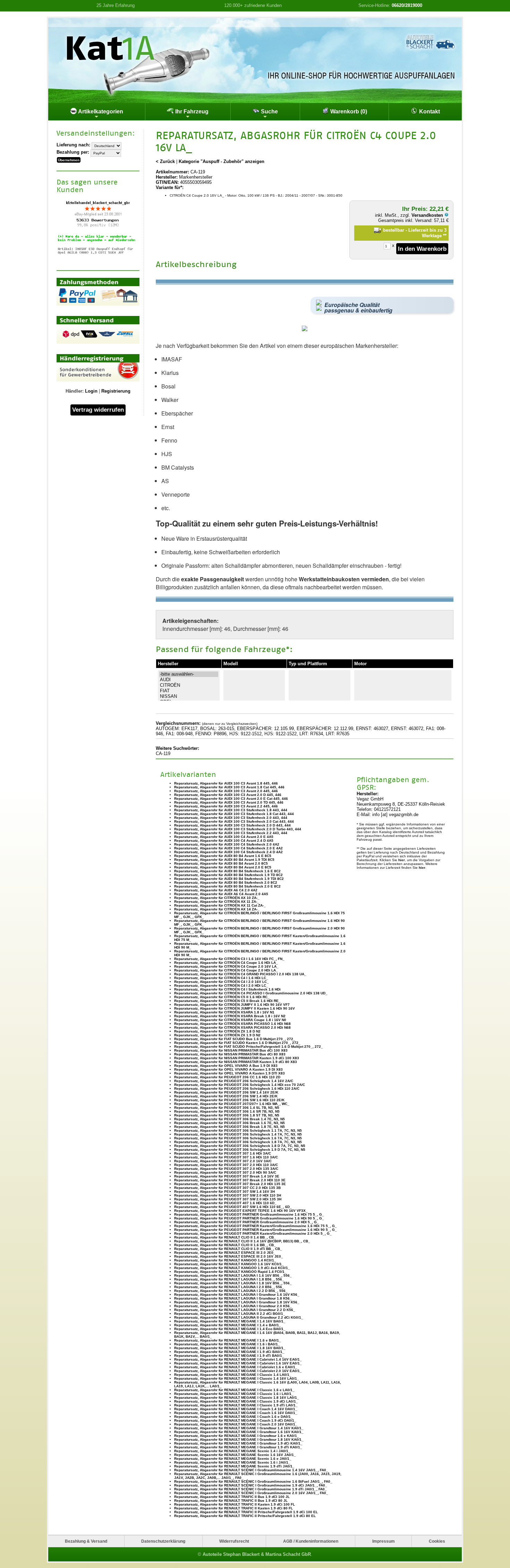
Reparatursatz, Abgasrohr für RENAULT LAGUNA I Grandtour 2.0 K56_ (233, 1306)
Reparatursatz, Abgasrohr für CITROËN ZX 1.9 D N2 (217, 1035)
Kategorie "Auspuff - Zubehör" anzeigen (221, 161)
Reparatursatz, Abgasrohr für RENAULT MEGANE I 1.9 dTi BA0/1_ (229, 1355)
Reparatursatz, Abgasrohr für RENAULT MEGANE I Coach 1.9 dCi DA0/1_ (235, 1420)
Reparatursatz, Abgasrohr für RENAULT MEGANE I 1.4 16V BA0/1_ (230, 1321)
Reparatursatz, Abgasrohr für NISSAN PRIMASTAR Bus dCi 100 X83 (231, 1050)
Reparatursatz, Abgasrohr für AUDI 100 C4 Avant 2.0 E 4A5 (223, 837)
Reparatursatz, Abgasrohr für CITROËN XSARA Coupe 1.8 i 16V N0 (230, 1020)
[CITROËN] (188, 685)
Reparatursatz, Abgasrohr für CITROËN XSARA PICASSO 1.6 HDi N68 (232, 1024)
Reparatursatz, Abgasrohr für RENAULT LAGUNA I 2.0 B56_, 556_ (229, 1287)
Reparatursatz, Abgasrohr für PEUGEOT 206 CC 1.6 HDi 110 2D (227, 1077)
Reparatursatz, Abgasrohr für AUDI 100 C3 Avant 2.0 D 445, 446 (227, 795)
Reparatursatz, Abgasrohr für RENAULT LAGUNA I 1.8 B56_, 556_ (229, 1279)
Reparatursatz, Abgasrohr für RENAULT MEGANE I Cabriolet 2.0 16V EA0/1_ (238, 1371)
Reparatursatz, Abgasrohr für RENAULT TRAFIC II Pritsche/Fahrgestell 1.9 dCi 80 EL (245, 1516)
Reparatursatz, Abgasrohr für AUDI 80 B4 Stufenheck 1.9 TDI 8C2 (229, 879)
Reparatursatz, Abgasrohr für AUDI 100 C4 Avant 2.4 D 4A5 (223, 840)
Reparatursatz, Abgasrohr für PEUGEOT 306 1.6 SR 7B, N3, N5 (227, 1111)
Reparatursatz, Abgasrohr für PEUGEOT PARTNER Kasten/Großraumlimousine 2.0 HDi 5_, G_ (253, 1233)
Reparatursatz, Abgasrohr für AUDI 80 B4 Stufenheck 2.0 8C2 (225, 882)
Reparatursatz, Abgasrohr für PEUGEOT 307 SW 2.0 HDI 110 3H (227, 1195)
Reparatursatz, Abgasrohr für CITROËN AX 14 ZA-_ (217, 909)
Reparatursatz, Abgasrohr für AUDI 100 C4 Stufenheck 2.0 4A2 (226, 844)
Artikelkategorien (100, 111)
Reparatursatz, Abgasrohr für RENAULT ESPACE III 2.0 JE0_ (224, 1252)
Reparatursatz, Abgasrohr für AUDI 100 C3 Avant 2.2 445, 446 (226, 806)
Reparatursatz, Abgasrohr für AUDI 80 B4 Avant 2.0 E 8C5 (222, 867)
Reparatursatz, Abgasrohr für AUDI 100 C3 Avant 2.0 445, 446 (226, 791)
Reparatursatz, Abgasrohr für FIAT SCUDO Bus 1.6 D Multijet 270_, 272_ (234, 1039)
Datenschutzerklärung (163, 1541)
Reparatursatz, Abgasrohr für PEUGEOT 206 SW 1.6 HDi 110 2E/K (229, 1100)
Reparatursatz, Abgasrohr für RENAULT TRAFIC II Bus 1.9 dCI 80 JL (231, 1500)
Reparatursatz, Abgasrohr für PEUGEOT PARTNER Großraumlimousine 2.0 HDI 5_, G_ (246, 1222)
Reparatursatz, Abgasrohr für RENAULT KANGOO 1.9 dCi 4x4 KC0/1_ (232, 1268)
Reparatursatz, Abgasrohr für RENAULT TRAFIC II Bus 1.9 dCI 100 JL (232, 1497)
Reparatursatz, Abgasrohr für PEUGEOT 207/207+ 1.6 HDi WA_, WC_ (231, 1104)
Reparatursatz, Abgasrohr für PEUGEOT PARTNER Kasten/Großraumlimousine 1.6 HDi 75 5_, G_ (255, 1226)
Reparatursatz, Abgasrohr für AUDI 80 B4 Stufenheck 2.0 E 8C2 (227, 886)
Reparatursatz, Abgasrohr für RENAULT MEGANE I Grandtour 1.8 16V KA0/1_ (239, 1439)
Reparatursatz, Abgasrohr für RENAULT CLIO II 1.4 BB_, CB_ (225, 1237)
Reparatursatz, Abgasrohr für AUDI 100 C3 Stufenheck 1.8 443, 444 (230, 810)
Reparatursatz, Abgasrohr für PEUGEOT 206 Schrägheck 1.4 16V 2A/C (233, 1081)
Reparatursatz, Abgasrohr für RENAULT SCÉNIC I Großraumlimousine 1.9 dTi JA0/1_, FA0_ (250, 1489)
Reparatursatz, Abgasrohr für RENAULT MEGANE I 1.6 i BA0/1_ (227, 1344)
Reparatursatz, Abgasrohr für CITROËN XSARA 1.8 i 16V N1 (224, 1012)
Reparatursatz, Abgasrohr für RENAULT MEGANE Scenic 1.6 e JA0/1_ (232, 1458)
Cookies (437, 1541)
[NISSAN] (188, 696)
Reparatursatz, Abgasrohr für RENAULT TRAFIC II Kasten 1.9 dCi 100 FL (234, 1504)
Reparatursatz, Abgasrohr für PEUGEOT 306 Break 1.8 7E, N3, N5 (229, 1127)
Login (91, 391)
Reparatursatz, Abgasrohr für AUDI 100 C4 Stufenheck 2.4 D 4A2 (228, 852)
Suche (269, 111)
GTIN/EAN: (167, 182)
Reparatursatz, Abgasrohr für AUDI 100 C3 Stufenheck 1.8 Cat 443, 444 (234, 814)
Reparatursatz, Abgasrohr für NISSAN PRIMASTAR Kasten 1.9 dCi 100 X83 (236, 1058)
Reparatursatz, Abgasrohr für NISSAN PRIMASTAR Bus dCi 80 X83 (230, 1054)
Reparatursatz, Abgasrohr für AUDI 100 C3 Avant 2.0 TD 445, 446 (228, 802)
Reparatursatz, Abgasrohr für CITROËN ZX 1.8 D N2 (217, 1031)
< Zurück (165, 161)
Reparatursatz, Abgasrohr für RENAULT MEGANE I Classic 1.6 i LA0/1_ (234, 1394)
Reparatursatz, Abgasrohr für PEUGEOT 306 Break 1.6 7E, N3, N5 (229, 1123)
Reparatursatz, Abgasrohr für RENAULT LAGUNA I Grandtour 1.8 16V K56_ (236, 1302)
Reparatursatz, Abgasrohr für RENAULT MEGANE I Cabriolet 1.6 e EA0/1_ (235, 1367)
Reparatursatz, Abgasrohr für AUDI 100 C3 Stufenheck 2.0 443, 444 (230, 818)
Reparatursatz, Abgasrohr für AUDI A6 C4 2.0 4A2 (215, 890)
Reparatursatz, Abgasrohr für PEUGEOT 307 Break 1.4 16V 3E (226, 1176)
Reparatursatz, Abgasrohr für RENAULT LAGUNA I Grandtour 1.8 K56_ (233, 1298)
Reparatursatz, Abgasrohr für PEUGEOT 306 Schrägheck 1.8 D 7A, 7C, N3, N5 (239, 1146)
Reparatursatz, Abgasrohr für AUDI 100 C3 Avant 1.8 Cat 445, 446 (229, 787)
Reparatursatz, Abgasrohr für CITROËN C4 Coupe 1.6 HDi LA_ (226, 963)
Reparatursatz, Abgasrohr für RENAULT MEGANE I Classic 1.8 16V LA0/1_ (236, 1397)
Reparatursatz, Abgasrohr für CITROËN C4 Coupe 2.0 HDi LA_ (226, 970)
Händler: (75, 391)
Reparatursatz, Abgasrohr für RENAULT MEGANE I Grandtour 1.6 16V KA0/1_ (239, 1432)
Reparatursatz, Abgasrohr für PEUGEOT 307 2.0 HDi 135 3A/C (226, 1169)
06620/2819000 (407, 5)
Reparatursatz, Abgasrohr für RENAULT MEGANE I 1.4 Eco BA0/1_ (230, 1329)
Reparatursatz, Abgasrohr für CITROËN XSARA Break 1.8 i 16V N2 (230, 1016)
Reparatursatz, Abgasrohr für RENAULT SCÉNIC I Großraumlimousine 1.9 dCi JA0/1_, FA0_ (250, 1485)
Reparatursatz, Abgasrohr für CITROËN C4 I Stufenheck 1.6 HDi (227, 989)
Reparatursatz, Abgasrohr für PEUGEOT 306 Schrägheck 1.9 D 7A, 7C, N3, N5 (239, 1149)
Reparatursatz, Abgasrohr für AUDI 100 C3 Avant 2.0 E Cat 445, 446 (231, 798)
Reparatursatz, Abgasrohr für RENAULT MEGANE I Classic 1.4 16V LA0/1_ (236, 1378)
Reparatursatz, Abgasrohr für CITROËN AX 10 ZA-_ (217, 898)
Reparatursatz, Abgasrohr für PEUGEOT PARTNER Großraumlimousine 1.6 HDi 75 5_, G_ (249, 1214)
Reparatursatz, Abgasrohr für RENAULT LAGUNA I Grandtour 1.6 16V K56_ (236, 1294)
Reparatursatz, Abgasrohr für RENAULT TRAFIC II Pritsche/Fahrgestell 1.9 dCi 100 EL (246, 1512)
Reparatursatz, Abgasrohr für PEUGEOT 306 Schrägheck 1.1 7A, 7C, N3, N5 (238, 1130)
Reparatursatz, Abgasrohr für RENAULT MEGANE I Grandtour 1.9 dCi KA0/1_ (238, 1443)
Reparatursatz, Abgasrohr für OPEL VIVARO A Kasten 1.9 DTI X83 (229, 1073)
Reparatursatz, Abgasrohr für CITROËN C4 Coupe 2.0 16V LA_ (226, 966)
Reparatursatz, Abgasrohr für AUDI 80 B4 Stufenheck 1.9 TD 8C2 (228, 875)
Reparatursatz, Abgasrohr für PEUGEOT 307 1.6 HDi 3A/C (222, 1153)
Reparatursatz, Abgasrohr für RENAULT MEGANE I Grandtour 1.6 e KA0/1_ (236, 1436)
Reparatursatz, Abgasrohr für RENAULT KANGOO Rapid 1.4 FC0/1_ (230, 1272)
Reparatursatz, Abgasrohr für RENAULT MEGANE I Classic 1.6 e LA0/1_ (234, 1390)
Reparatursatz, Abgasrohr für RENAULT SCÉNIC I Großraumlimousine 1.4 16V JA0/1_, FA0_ (251, 1470)
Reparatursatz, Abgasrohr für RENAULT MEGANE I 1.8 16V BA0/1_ (230, 1348)
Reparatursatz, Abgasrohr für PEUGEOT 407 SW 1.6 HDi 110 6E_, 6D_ (233, 1207)
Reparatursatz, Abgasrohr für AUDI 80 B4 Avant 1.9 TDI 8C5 (224, 860)
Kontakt (429, 111)
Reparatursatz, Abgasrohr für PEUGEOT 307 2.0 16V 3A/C (223, 1161)
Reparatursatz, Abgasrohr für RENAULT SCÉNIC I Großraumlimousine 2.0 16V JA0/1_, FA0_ (251, 1493)
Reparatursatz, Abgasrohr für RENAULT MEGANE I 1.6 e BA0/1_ (227, 1340)
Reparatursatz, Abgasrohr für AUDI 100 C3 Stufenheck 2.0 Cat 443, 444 (234, 821)
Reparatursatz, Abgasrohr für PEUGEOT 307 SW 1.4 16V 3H (224, 1191)
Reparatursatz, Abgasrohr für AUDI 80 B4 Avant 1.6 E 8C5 (222, 856)
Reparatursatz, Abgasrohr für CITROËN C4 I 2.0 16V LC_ (221, 982)
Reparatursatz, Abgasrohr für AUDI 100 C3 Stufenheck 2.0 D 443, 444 (232, 825)
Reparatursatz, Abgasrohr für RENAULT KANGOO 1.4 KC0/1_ (225, 1260)
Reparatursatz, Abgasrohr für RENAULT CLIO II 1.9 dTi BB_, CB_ (228, 1249)
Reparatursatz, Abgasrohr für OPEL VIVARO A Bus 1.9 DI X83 (226, 1066)
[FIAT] (188, 691)
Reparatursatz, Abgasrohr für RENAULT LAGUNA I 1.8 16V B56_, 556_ (233, 1283)
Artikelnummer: (172, 171)
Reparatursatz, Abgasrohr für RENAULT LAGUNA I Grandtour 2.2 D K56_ (234, 1310)
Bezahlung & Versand (86, 1541)
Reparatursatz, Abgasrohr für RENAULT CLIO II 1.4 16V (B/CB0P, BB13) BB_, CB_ (242, 1241)
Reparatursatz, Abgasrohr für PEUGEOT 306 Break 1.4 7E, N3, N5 (229, 1119)
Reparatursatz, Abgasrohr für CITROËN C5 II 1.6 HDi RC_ (222, 997)
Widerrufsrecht (234, 1541)
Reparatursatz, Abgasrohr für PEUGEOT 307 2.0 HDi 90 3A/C (225, 1172)
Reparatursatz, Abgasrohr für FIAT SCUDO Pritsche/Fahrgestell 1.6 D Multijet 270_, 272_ (248, 1046)
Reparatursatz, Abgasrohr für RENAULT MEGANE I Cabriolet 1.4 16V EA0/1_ (238, 1359)
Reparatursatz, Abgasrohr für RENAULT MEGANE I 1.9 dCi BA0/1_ (229, 1352)
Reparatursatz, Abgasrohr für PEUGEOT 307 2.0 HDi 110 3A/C (226, 1165)
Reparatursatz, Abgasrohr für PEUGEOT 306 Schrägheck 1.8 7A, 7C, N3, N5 (238, 1142)
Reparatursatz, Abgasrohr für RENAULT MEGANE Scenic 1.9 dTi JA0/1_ (234, 1466)
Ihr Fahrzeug (191, 111)
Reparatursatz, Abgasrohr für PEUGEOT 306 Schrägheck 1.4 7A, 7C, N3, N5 (238, 1134)
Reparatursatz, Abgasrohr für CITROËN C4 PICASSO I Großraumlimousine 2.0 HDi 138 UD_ (251, 993)
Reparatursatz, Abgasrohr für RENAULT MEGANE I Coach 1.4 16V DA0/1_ (235, 1409)
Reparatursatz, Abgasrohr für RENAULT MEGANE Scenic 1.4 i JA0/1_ (232, 1451)
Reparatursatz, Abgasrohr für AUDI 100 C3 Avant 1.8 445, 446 (226, 783)
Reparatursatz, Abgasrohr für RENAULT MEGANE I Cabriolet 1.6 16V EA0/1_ (238, 1363)
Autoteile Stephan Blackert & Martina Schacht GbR (257, 1554)
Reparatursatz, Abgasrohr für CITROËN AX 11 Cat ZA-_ (220, 905)
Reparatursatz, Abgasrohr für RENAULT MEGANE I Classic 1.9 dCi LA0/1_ (236, 1401)
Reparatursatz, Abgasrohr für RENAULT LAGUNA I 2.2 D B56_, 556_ (231, 1291)
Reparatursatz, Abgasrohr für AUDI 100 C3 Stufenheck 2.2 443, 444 (230, 833)
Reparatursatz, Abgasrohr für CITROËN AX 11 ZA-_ (216, 901)
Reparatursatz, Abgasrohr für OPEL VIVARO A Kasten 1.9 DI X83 (228, 1069)
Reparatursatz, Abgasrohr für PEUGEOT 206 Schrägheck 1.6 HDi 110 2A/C (236, 1088)
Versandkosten (427, 215)
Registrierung (115, 391)
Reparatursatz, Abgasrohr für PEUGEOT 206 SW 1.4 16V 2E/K (226, 1092)
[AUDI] (188, 680)
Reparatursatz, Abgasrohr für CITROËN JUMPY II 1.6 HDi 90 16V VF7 (232, 1004)
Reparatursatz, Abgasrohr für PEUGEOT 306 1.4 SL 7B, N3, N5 (226, 1107)
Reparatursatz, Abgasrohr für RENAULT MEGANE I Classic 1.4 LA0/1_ (232, 1375)
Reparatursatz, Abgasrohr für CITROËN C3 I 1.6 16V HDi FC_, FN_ (229, 959)
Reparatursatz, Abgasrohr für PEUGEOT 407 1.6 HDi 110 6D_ (225, 1203)
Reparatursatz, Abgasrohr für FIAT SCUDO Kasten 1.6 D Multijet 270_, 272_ (237, 1043)
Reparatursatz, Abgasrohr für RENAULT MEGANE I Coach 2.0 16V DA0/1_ (235, 1424)
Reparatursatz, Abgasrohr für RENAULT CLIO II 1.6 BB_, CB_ (225, 1245)
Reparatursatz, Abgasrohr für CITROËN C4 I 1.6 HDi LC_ (221, 978)
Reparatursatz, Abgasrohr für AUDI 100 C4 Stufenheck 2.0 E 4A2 (228, 848)
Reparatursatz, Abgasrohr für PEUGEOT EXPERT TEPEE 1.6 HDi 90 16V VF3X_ (241, 1211)
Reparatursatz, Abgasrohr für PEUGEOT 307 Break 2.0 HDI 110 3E (230, 1180)
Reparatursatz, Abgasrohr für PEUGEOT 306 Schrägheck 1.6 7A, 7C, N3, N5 (238, 1138)
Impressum (383, 1541)
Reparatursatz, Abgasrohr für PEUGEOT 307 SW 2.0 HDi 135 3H (227, 1199)
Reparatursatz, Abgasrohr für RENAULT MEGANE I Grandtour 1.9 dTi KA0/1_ (238, 1447)
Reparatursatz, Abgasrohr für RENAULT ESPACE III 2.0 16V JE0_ (228, 1256)
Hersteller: (167, 177)
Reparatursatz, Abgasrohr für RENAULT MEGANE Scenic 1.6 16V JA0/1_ (235, 1455)
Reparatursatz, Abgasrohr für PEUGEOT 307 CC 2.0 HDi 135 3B (227, 1188)
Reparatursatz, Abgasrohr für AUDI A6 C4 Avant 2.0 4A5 (221, 894)
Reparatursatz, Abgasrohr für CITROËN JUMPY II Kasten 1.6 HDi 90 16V (234, 1008)
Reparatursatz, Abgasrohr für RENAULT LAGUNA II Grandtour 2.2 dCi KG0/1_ (238, 1317)
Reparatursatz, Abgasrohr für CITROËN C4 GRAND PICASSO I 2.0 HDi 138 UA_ (240, 974)
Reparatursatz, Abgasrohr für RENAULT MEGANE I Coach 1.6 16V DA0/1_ (235, 1413)
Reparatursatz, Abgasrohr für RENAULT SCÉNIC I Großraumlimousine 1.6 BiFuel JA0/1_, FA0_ (253, 1481)
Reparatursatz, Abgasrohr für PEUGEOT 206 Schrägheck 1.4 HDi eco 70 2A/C (239, 1085)
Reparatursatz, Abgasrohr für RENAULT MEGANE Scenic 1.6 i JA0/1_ (232, 1462)
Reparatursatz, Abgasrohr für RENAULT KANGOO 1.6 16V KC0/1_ (229, 1264)
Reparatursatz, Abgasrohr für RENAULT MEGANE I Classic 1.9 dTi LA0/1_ (236, 1405)
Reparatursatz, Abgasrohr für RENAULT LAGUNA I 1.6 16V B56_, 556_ (233, 1275)
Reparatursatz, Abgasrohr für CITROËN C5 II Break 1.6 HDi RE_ (227, 1001)
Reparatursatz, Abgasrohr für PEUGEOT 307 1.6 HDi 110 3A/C (226, 1157)
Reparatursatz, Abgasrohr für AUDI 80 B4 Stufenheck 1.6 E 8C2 (227, 871)
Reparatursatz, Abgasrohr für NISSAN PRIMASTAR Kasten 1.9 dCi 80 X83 (235, 1062)
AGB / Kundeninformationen (310, 1541)
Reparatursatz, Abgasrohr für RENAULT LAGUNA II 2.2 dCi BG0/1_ (229, 1314)
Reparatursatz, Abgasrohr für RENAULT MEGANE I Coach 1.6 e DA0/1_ (233, 1417)
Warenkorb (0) (348, 111)
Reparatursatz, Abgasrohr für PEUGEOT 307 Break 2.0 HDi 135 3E (230, 1184)
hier (401, 860)
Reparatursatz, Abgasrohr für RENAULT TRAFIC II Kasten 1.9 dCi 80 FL (233, 1508)
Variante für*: (170, 187)
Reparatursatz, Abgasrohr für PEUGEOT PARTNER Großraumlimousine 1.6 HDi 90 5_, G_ (249, 1218)
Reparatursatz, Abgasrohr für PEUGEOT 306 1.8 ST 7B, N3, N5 (226, 1115)
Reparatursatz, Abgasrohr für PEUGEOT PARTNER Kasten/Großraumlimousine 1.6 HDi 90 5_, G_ (255, 1230)
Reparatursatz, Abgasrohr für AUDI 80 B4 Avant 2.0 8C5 (221, 863)
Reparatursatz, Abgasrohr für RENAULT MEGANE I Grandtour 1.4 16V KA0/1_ (239, 1428)
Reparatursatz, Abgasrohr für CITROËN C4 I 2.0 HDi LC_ (221, 985)
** (445, 235)
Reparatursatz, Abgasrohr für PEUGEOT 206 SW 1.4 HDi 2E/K (226, 1096)
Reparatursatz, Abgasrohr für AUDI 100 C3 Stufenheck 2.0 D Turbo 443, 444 (237, 829)
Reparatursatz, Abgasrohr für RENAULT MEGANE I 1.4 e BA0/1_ (227, 1325)
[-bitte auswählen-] (188, 674)
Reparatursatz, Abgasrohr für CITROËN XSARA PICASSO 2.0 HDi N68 (232, 1027)
